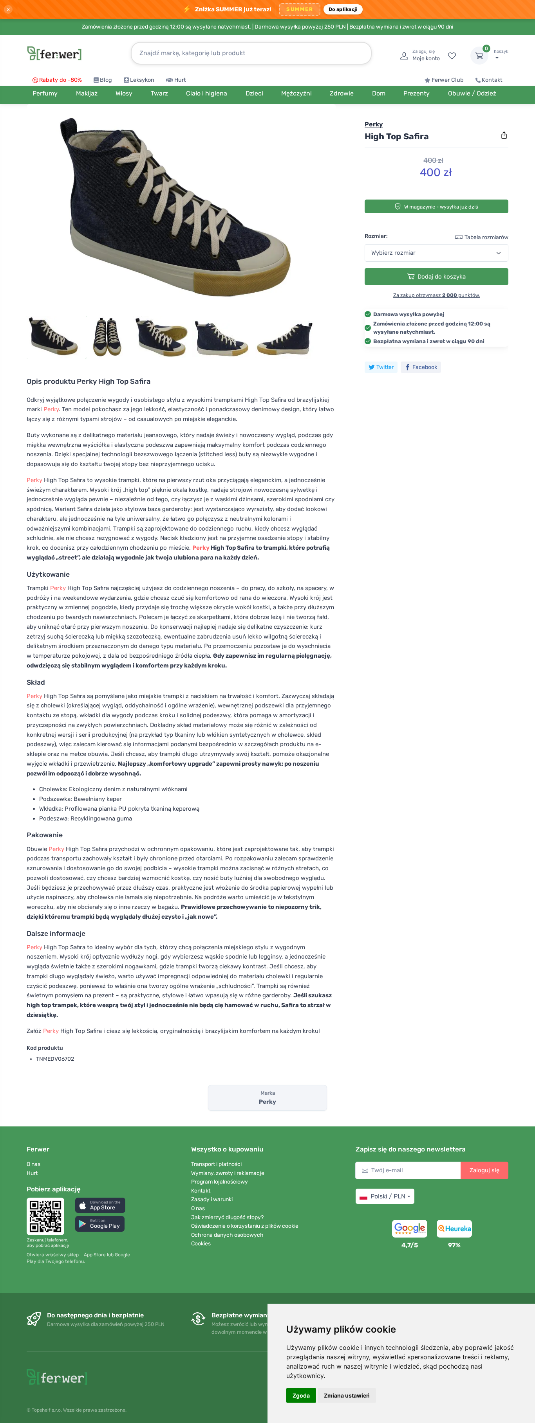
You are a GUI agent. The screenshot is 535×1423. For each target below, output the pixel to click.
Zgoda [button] (301, 1395)
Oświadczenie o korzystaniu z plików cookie (244, 1226)
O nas (33, 1164)
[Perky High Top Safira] (181, 212)
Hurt (180, 80)
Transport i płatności (216, 1164)
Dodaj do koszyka (442, 276)
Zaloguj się (484, 1170)
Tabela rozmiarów (486, 237)
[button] (100, 1205)
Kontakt (492, 80)
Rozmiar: (376, 236)
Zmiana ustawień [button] (347, 1395)
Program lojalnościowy (219, 1181)
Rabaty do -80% (60, 80)
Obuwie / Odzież (472, 93)
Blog (106, 80)
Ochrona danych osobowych (227, 1235)
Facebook (424, 367)
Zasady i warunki (212, 1199)
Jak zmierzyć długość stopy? (227, 1217)
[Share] (504, 135)
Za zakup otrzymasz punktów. (436, 295)
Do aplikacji (343, 9)
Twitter (385, 367)
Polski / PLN (388, 1196)
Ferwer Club (448, 80)
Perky (51, 409)
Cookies (201, 1243)
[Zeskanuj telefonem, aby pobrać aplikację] (48, 1216)
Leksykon (142, 80)
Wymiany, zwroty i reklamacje (227, 1173)
